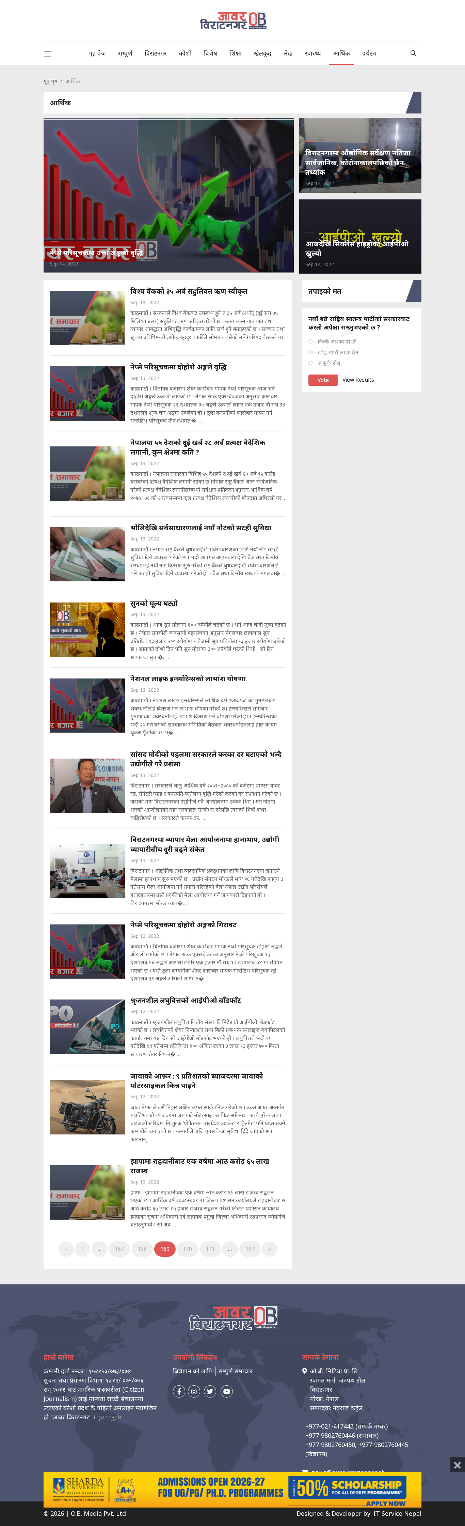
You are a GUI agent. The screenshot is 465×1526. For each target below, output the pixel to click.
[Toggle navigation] (47, 53)
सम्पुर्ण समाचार (236, 1371)
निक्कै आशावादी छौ (337, 341)
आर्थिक (341, 53)
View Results (358, 379)
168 (142, 1249)
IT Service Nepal (397, 1513)
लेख (288, 53)
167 (119, 1249)
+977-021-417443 (329, 1426)
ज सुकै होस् (329, 363)
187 (250, 1249)
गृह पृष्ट (50, 81)
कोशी (185, 53)
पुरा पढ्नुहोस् (110, 1417)
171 (210, 1249)
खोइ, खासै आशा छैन (338, 352)
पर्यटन (369, 53)
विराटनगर (156, 53)
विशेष (210, 53)
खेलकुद (262, 53)
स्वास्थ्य (313, 53)
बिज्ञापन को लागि (192, 1371)
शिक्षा (235, 53)
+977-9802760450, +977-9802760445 (356, 1444)
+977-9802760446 (330, 1435)
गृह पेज (97, 53)
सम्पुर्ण (125, 53)
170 (187, 1249)
